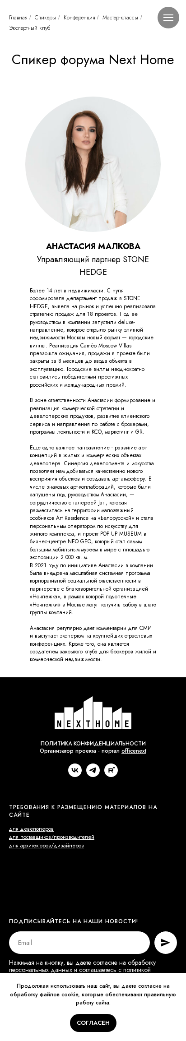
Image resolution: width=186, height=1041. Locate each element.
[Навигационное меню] (168, 17)
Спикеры (45, 18)
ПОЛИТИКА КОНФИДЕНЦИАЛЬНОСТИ (93, 744)
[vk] (75, 774)
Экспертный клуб (29, 28)
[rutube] (111, 774)
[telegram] (93, 774)
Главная (18, 18)
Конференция (79, 18)
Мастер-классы (120, 18)
